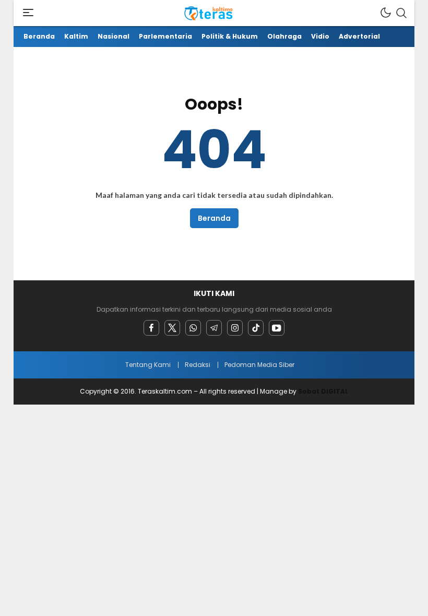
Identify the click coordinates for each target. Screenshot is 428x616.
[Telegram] (214, 328)
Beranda (214, 218)
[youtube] (276, 328)
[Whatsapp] (193, 328)
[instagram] (235, 328)
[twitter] (172, 328)
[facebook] (151, 328)
